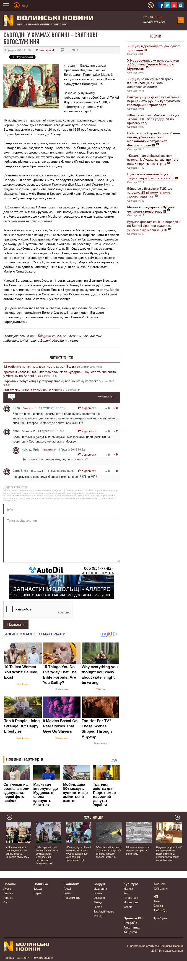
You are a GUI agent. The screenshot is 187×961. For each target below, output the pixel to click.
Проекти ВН (133, 918)
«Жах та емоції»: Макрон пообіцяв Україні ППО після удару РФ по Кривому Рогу (153, 119)
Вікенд (98, 902)
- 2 (116, 431)
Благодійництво (104, 911)
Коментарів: (45, 50)
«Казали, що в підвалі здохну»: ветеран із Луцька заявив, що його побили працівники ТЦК (152, 159)
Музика (128, 888)
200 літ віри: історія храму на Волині (30, 389)
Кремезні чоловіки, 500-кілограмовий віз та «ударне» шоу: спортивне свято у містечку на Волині (59, 373)
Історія (128, 907)
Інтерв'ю (130, 922)
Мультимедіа (94, 817)
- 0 (116, 408)
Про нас (8, 957)
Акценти (130, 931)
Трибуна (160, 918)
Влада (38, 888)
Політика (41, 883)
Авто (157, 901)
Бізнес (67, 893)
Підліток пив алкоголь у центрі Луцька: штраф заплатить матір (150, 176)
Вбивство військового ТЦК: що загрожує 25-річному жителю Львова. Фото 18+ (149, 192)
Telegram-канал (49, 335)
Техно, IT (99, 916)
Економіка (71, 883)
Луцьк (7, 888)
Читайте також (61, 357)
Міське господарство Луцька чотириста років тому (138, 850)
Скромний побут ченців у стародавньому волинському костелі (49, 380)
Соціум (99, 883)
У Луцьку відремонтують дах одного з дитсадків (154, 47)
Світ (6, 902)
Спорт (158, 905)
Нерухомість (71, 897)
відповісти (89, 408)
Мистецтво (131, 902)
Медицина (100, 888)
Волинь (8, 893)
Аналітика (132, 927)
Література (131, 897)
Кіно (126, 893)
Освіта (98, 893)
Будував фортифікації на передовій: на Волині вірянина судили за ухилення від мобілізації (154, 225)
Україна (8, 897)
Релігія (98, 907)
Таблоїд (159, 910)
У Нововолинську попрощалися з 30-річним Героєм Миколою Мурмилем (17, 851)
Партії (38, 893)
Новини (155, 36)
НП (155, 896)
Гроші (67, 888)
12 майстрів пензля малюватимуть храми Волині (39, 366)
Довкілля (99, 897)
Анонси (159, 883)
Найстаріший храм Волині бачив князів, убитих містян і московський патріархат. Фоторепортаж (47, 855)
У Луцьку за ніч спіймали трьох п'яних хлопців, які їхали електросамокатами (150, 82)
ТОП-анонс (160, 888)
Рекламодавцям (43, 957)
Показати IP (29, 408)
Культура (131, 883)
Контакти (23, 957)
